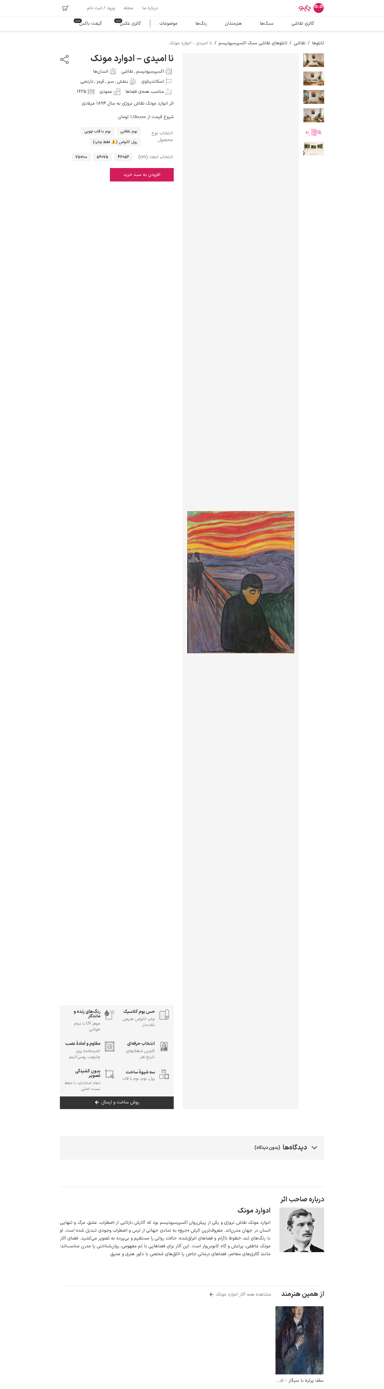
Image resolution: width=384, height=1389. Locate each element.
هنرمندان (233, 23)
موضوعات (168, 23)
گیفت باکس (90, 23)
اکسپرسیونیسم (150, 71)
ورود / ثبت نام (101, 8)
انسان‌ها (100, 71)
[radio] (129, 131)
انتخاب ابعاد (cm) (155, 157)
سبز (110, 81)
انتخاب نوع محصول (162, 136)
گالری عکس (130, 23)
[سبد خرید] (65, 8)
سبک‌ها (267, 23)
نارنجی (86, 81)
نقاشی (300, 43)
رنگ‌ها (201, 23)
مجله (128, 8)
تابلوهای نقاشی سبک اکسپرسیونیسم (253, 43)
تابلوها (318, 43)
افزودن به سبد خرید (141, 174)
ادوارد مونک (254, 1211)
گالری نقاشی (303, 23)
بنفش (122, 81)
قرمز (100, 81)
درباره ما (150, 8)
